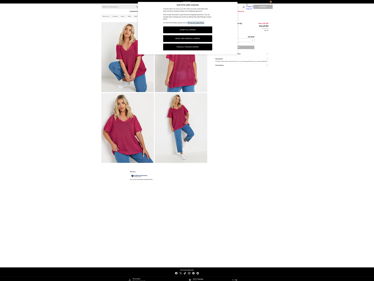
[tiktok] (185, 273)
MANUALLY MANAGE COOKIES (188, 47)
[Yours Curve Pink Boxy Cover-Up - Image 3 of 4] (127, 128)
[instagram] (189, 273)
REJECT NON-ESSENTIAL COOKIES (187, 38)
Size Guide (251, 37)
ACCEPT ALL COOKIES (188, 30)
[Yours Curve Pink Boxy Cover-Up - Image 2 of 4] (181, 57)
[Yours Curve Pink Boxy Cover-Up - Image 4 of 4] (181, 128)
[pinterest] (193, 273)
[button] (241, 59)
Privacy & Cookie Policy (196, 23)
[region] (188, 28)
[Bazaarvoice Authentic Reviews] (139, 176)
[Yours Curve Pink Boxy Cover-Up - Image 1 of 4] (127, 57)
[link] (244, 7)
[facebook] (176, 273)
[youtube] (198, 273)
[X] (180, 273)
